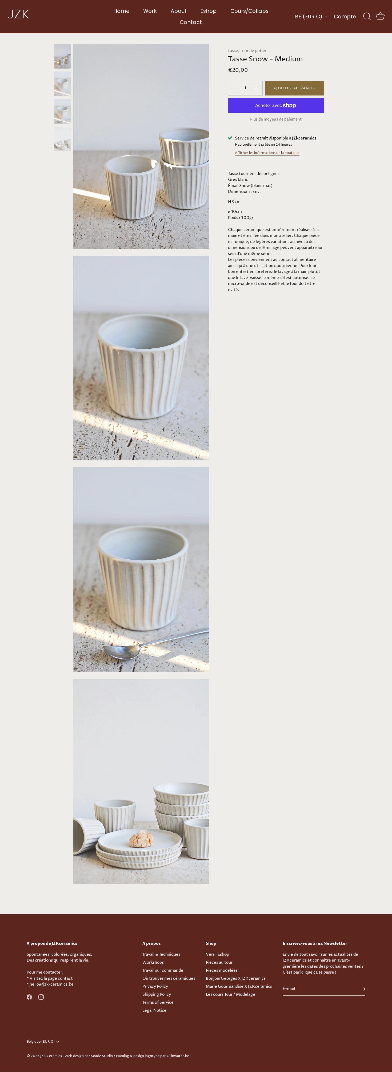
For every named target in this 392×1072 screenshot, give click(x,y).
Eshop (208, 11)
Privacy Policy (155, 986)
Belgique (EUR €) (41, 1042)
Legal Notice (154, 1010)
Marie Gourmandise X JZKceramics (239, 986)
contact (65, 978)
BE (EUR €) (308, 16)
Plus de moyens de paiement (276, 119)
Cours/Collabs (249, 11)
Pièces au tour (219, 962)
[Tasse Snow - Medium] (62, 56)
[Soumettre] (362, 989)
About (179, 11)
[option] (62, 57)
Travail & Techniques (161, 954)
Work (150, 11)
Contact (191, 22)
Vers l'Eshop (217, 954)
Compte (345, 17)
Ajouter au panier (294, 88)
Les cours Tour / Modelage (230, 994)
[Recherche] (367, 16)
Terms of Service (158, 1002)
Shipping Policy (156, 994)
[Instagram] (41, 997)
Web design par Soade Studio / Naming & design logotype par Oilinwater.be (127, 1056)
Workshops (153, 962)
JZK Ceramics (51, 1056)
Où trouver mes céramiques (168, 978)
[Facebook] (29, 997)
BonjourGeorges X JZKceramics (236, 978)
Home (121, 11)
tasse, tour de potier (247, 51)
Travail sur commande (162, 970)
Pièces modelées (222, 970)
